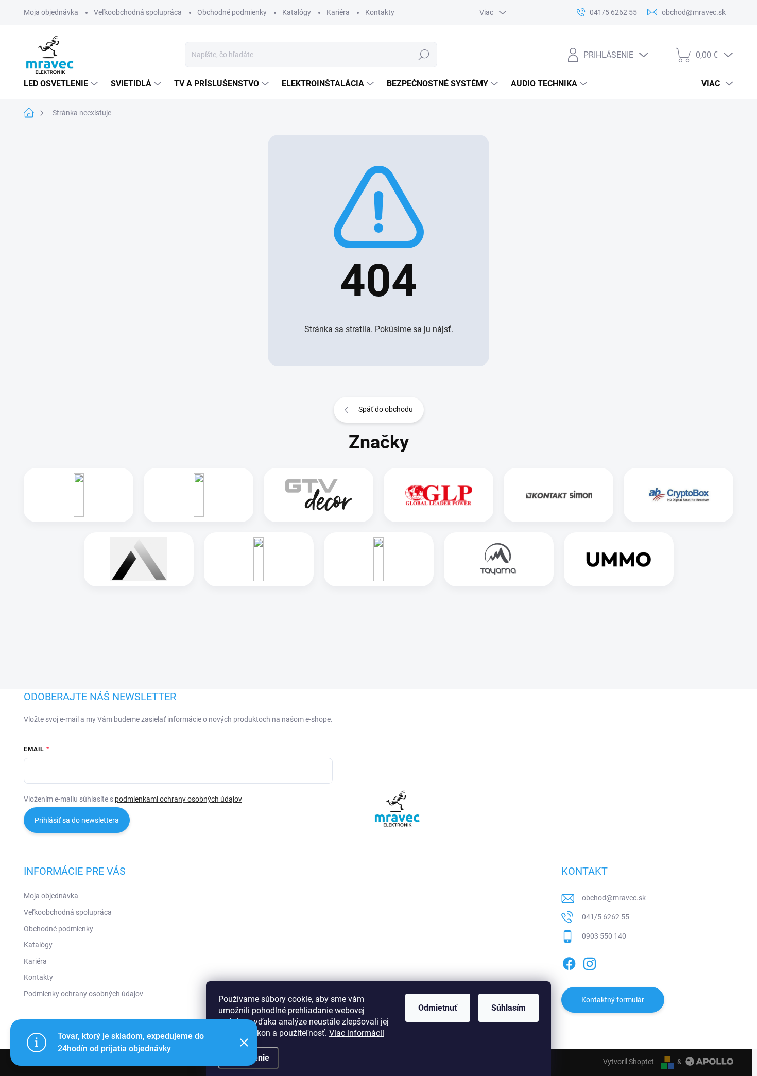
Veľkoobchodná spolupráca (138, 12)
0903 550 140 (604, 936)
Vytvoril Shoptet (628, 1061)
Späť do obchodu (385, 409)
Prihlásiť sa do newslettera (77, 820)
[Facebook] (569, 961)
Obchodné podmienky (232, 12)
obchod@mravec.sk (614, 898)
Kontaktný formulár (612, 1000)
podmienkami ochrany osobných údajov (178, 799)
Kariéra (338, 12)
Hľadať (424, 54)
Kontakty (379, 12)
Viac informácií (356, 1033)
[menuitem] (62, 83)
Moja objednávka (51, 12)
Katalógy (296, 12)
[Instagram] (589, 961)
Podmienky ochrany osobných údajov (83, 994)
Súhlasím (508, 1008)
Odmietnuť (437, 1008)
